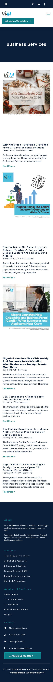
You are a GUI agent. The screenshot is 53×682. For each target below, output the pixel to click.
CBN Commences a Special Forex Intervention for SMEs (23, 398)
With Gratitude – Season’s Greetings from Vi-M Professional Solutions (25, 146)
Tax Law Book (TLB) (13, 599)
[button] (6, 4)
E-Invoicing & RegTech (15, 566)
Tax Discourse (11, 604)
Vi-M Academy (11, 594)
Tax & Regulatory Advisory (17, 556)
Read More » (9, 166)
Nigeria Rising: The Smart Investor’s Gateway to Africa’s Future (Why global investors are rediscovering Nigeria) (25, 251)
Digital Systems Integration (17, 576)
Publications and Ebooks (16, 609)
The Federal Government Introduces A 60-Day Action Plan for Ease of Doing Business (25, 432)
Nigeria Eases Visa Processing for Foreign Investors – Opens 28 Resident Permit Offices (24, 467)
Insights (8, 614)
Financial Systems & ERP (16, 571)
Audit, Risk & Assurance (15, 561)
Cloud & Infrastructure (14, 581)
